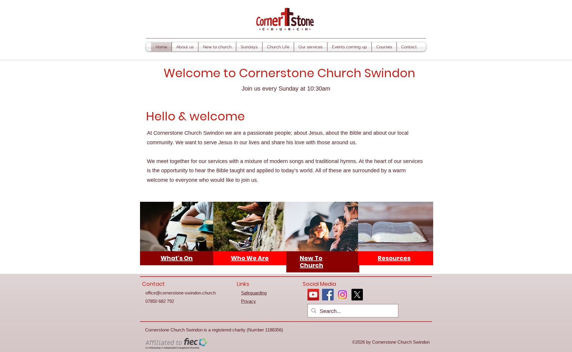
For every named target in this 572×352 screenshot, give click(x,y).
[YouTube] (313, 294)
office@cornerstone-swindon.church (180, 292)
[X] (357, 294)
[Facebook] (328, 294)
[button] (185, 46)
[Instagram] (342, 294)
